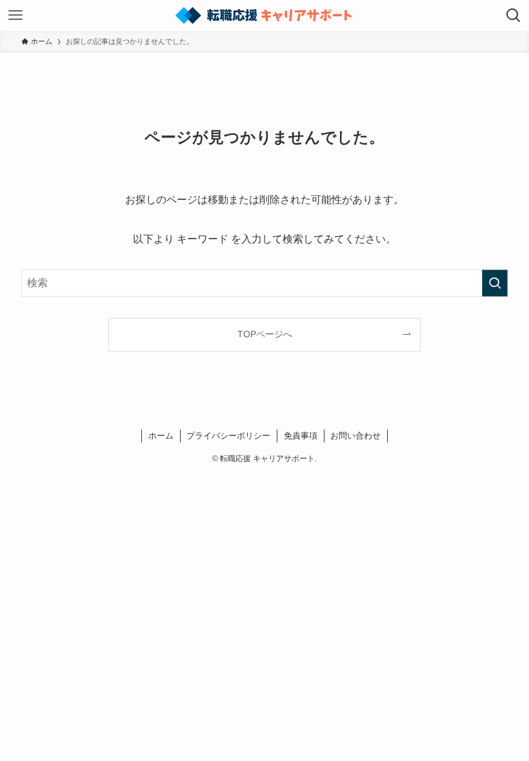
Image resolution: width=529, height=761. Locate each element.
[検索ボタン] (513, 15)
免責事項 (300, 435)
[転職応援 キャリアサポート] (264, 15)
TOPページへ (264, 334)
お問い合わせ (355, 435)
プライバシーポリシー (228, 435)
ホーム (161, 435)
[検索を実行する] (495, 283)
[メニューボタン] (15, 15)
